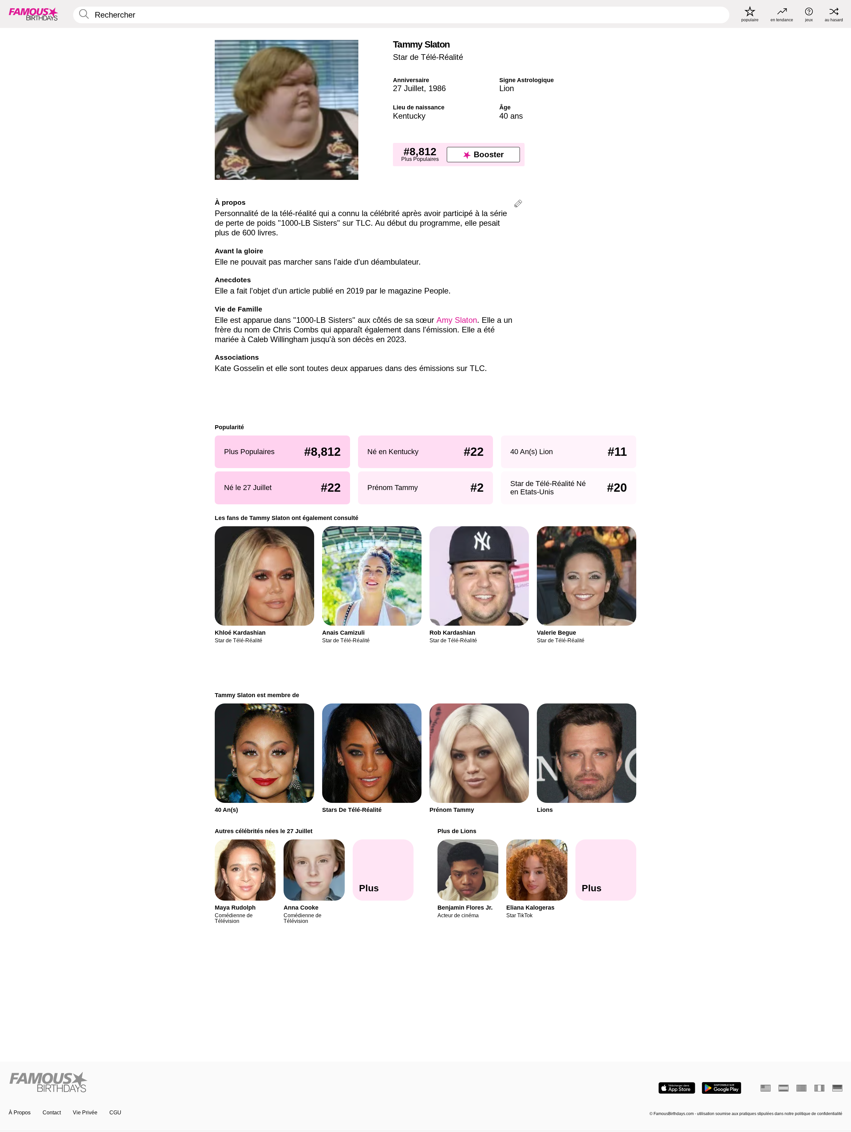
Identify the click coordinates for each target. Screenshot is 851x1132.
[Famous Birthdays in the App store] (676, 1088)
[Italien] (819, 1088)
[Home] (215, 1082)
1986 (437, 88)
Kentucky (409, 115)
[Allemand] (837, 1088)
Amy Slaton (456, 319)
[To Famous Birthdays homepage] (33, 14)
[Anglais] (766, 1088)
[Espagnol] (784, 1088)
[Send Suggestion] (518, 204)
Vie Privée (85, 1112)
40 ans (511, 115)
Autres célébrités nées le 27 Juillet (263, 830)
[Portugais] (801, 1088)
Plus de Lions (456, 830)
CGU (115, 1112)
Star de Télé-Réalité (428, 57)
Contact (52, 1112)
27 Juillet (408, 88)
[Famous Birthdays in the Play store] (721, 1088)
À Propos (20, 1112)
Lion (506, 88)
